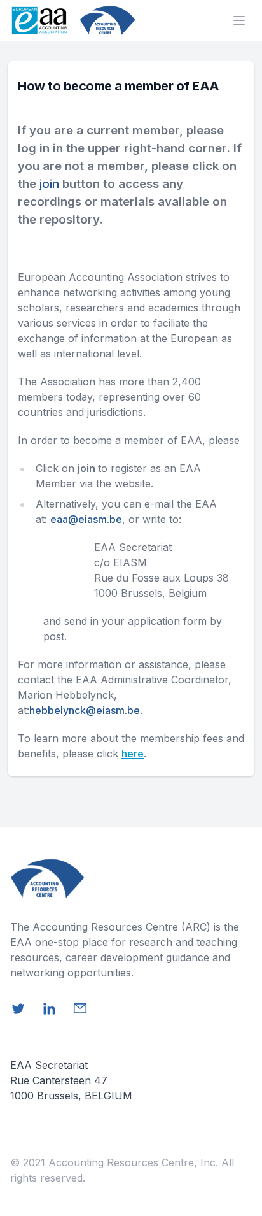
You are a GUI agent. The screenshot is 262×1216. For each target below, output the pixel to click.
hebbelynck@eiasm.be (84, 710)
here (132, 753)
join (49, 183)
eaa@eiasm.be (86, 519)
